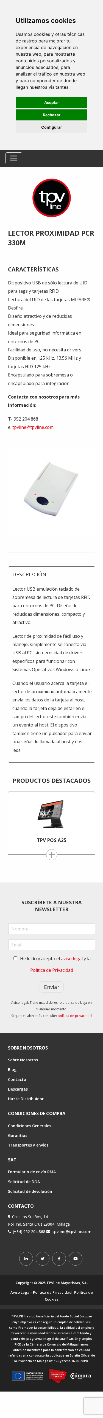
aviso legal (72, 959)
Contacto (17, 1079)
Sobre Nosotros (23, 1059)
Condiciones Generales (29, 1125)
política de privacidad (75, 1015)
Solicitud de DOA (24, 1181)
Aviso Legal (20, 1292)
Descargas (18, 1089)
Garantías (17, 1135)
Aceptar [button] (51, 102)
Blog (12, 1069)
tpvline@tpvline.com (33, 427)
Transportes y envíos (28, 1145)
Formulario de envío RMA (32, 1171)
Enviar (51, 987)
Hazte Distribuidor (26, 1098)
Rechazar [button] (51, 114)
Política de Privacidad (51, 970)
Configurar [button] (51, 127)
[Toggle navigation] (13, 158)
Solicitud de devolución (30, 1191)
